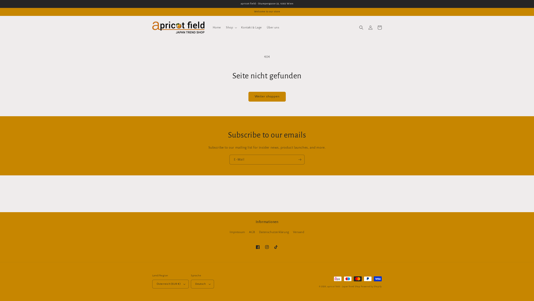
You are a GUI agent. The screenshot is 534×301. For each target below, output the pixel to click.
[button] (231, 27)
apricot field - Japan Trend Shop (343, 287)
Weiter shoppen (267, 96)
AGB (252, 232)
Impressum (237, 232)
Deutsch (200, 283)
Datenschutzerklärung (274, 232)
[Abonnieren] (299, 160)
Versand (298, 232)
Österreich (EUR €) (168, 283)
